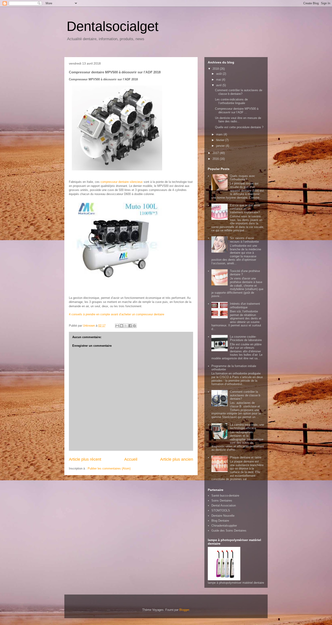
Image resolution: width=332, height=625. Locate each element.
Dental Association (223, 505)
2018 (216, 68)
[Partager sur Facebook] (130, 325)
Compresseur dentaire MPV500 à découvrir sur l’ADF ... (236, 110)
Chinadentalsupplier (224, 525)
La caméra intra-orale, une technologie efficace (247, 426)
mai (219, 79)
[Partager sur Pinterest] (134, 325)
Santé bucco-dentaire (225, 495)
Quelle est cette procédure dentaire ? (239, 127)
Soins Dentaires (221, 500)
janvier (221, 145)
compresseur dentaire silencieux (122, 182)
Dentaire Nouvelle (222, 515)
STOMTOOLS (220, 510)
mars (220, 134)
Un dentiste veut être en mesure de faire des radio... (238, 119)
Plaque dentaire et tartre (245, 457)
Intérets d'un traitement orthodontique (245, 305)
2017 (216, 153)
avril (219, 85)
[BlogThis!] (121, 325)
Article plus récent (85, 459)
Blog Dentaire (220, 520)
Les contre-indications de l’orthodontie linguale (231, 101)
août (219, 73)
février (220, 140)
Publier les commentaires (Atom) (109, 468)
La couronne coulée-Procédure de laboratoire (246, 338)
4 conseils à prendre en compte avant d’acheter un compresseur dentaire (116, 314)
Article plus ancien (176, 459)
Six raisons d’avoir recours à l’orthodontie (244, 239)
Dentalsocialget (113, 26)
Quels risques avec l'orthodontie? (242, 177)
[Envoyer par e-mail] (117, 325)
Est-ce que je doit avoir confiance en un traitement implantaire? (245, 209)
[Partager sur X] (126, 325)
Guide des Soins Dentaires (228, 530)
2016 (216, 158)
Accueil (130, 459)
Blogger (184, 609)
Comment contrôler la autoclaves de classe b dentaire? (238, 91)
